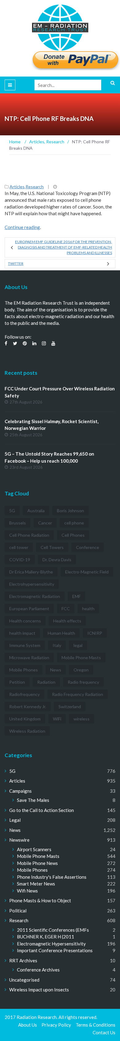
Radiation (46, 682)
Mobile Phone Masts (81, 657)
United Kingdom (25, 718)
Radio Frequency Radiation (77, 694)
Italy (57, 645)
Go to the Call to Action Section (41, 810)
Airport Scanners (34, 849)
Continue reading (22, 227)
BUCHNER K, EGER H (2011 (45, 936)
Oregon (81, 669)
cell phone (74, 522)
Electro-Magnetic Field (87, 571)
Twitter (15, 263)
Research (35, 186)
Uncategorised (24, 980)
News (55, 669)
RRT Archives (23, 960)
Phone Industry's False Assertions (51, 877)
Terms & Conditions (95, 1025)
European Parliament (29, 608)
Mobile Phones (23, 669)
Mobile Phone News (37, 863)
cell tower (18, 547)
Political (17, 910)
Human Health (61, 633)
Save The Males (33, 800)
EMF (76, 596)
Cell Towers (52, 547)
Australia (36, 510)
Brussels (17, 522)
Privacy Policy (56, 1025)
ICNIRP (94, 633)
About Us (27, 1025)
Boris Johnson (70, 510)
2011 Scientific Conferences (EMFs (53, 930)
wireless (82, 718)
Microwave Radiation (29, 657)
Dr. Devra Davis (56, 559)
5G (12, 510)
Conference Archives (38, 969)
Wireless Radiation (27, 731)
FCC (66, 608)
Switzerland (69, 706)
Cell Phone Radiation (29, 535)
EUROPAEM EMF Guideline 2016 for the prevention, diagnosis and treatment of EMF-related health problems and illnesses (63, 247)
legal (78, 645)
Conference (87, 547)
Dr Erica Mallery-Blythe (31, 571)
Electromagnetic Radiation (34, 596)
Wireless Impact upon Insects (39, 989)
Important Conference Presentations (55, 950)
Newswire (19, 840)
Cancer (45, 522)
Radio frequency (83, 682)
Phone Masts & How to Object (40, 900)
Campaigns (20, 791)
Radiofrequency (24, 694)
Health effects (67, 620)
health (88, 608)
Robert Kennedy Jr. (27, 706)
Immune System (24, 645)
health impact (22, 633)
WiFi (57, 718)
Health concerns (25, 620)
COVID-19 (19, 559)
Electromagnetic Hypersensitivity (51, 943)
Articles (17, 186)
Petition (17, 682)
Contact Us (104, 1032)
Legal (15, 820)
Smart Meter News (36, 883)
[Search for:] (74, 85)
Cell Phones (73, 535)
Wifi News (27, 890)
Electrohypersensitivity (31, 584)
